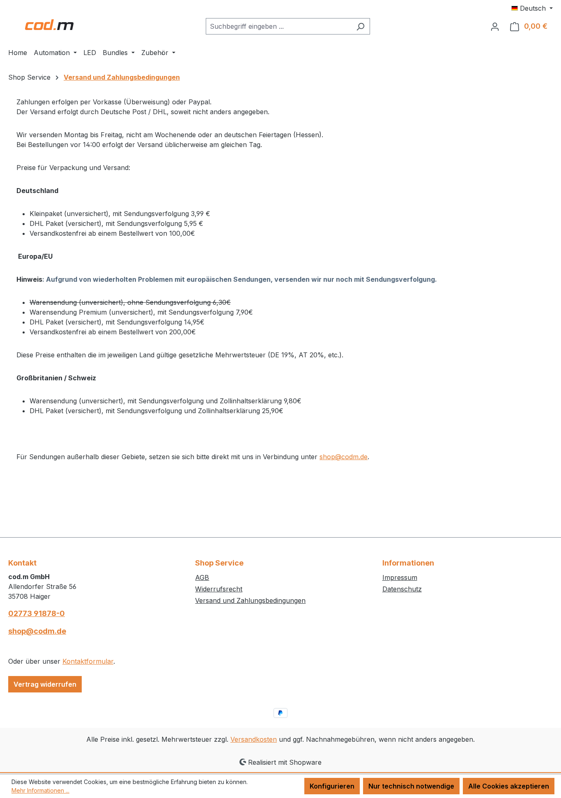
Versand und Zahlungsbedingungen (250, 600)
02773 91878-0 (36, 613)
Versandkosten (253, 739)
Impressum (399, 577)
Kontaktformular (87, 661)
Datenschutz (402, 589)
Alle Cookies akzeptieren (508, 786)
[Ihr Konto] (495, 26)
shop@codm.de (344, 457)
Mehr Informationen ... (40, 790)
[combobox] (278, 26)
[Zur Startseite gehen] (49, 24)
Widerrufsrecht (218, 589)
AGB (202, 577)
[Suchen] (360, 26)
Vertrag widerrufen (45, 684)
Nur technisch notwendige (411, 786)
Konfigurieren (332, 786)
